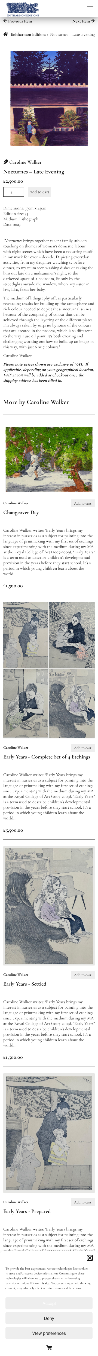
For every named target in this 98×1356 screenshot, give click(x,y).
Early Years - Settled (24, 984)
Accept (49, 1303)
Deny (49, 1318)
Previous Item (19, 21)
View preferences (49, 1333)
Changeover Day (21, 512)
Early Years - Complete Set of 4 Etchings (46, 757)
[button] (90, 1258)
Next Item (81, 21)
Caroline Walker (25, 162)
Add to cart (39, 192)
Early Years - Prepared (27, 1211)
